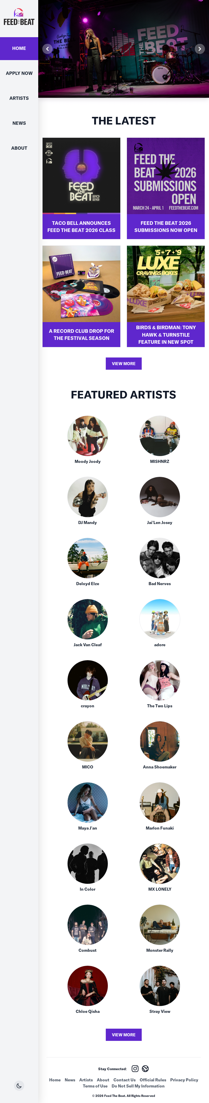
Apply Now (19, 73)
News (19, 123)
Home (19, 48)
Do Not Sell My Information (138, 1085)
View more (124, 363)
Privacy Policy (184, 1079)
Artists (19, 98)
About (19, 148)
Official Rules (153, 1079)
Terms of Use (95, 1085)
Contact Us (124, 1079)
